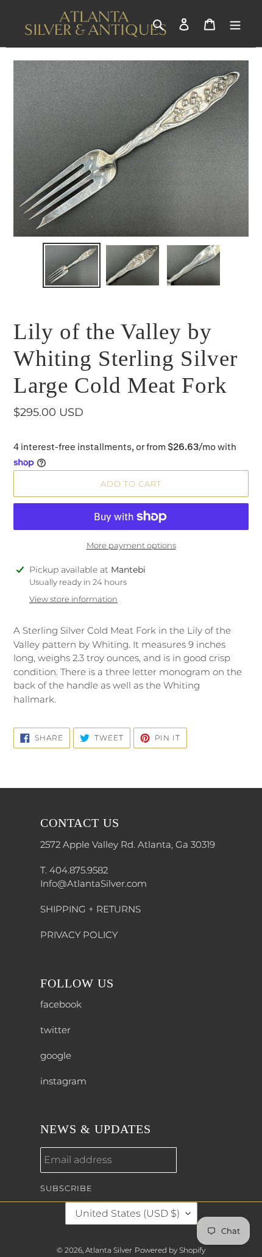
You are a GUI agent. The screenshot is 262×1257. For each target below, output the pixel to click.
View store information (73, 599)
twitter (55, 1030)
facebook (61, 1004)
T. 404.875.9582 (74, 870)
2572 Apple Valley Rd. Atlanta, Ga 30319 (127, 844)
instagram (63, 1081)
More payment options (131, 545)
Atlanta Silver (108, 1250)
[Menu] (235, 24)
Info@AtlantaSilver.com (93, 883)
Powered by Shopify (170, 1250)
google (55, 1055)
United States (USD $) (127, 1213)
